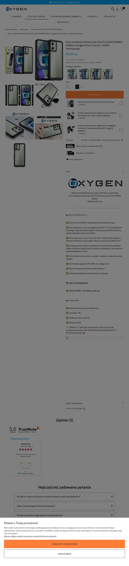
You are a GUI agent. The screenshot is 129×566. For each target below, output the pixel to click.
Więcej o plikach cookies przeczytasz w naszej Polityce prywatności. (30, 536)
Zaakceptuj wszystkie (64, 544)
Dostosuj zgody (64, 553)
